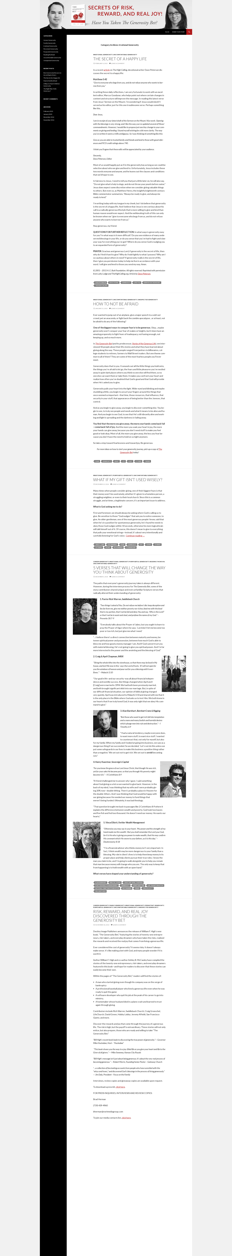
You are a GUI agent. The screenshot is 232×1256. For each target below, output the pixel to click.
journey (158, 544)
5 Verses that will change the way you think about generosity (129, 569)
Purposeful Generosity (123, 475)
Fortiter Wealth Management (106, 885)
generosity (126, 282)
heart (116, 461)
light (130, 461)
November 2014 (49, 120)
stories (138, 461)
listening (98, 547)
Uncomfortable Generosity (125, 54)
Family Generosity (117, 905)
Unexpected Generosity (148, 300)
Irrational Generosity (102, 54)
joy (123, 461)
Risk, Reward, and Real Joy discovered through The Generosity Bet (120, 916)
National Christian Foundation (107, 888)
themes (147, 461)
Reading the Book (157, 561)
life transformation (155, 885)
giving (148, 544)
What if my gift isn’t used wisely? (127, 479)
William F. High (100, 891)
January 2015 (48, 114)
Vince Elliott (148, 888)
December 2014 (49, 117)
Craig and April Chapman (133, 882)
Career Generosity (101, 561)
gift (141, 544)
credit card (99, 544)
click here (120, 1087)
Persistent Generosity (154, 905)
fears (97, 461)
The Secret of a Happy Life (120, 58)
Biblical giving (115, 882)
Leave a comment (117, 63)
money (107, 547)
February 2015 (48, 111)
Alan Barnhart (100, 882)
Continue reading (135, 535)
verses (137, 888)
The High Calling (101, 285)
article (107, 70)
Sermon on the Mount (152, 282)
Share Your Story (178, 32)
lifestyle (137, 282)
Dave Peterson (144, 273)
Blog (167, 32)
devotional (114, 282)
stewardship (131, 547)
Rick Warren (118, 547)
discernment (112, 544)
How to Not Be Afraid (115, 303)
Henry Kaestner (138, 885)
